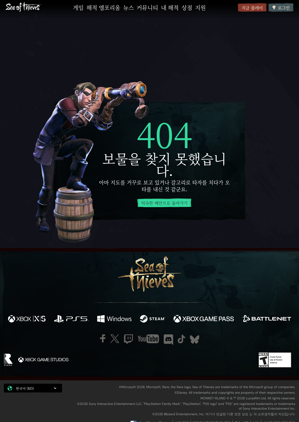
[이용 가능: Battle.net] (267, 319)
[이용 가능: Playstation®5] (71, 319)
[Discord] (168, 340)
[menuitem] (78, 7)
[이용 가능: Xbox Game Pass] (203, 319)
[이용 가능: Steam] (152, 319)
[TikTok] (181, 339)
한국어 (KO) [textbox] (25, 388)
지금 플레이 (252, 8)
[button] (33, 388)
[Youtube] (148, 339)
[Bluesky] (194, 339)
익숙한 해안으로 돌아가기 (164, 203)
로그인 (284, 8)
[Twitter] (115, 338)
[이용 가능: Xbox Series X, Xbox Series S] (26, 319)
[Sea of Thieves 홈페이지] (24, 7)
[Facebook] (103, 338)
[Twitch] (128, 339)
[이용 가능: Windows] (114, 319)
